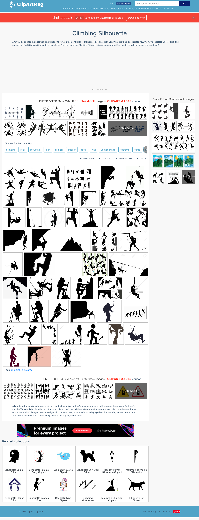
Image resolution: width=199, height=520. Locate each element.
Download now (136, 17)
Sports (123, 8)
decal (84, 149)
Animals (66, 8)
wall (93, 149)
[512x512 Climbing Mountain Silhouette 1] (109, 312)
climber (59, 149)
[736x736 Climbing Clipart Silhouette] (82, 312)
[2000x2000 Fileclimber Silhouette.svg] (28, 335)
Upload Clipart (123, 3)
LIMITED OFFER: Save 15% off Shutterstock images (74, 379)
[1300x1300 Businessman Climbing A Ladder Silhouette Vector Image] (15, 312)
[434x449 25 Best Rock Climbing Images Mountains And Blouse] (137, 218)
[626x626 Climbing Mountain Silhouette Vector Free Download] (49, 199)
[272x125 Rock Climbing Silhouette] (52, 266)
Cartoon (93, 8)
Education (134, 8)
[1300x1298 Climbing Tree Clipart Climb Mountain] (104, 241)
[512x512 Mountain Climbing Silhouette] (136, 335)
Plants (170, 8)
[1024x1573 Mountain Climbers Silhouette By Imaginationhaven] (116, 335)
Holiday (114, 8)
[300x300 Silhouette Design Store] (135, 178)
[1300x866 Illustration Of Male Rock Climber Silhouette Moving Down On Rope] (128, 265)
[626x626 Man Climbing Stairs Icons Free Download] (95, 335)
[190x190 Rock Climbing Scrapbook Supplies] (89, 199)
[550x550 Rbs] (69, 199)
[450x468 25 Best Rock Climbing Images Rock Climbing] (40, 289)
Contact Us (164, 511)
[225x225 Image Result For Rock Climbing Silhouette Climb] (70, 335)
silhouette (27, 369)
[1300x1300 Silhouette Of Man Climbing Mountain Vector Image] (39, 357)
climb (137, 149)
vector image (108, 149)
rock (22, 149)
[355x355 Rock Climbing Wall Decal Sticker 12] (108, 178)
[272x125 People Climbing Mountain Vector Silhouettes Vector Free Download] (128, 199)
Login (112, 3)
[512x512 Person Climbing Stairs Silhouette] (14, 357)
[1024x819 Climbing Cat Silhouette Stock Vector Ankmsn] (66, 357)
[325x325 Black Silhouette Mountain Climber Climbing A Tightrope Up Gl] (136, 289)
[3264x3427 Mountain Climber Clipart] (90, 219)
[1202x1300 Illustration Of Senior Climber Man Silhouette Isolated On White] (53, 219)
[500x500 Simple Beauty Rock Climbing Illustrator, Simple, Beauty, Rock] (15, 289)
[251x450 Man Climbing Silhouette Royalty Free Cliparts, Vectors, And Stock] (72, 219)
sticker (72, 149)
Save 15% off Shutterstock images (173, 99)
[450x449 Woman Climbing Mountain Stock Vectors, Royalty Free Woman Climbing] (110, 289)
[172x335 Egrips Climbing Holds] (56, 178)
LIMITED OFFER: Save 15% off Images (71, 101)
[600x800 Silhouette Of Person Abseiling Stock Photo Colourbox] (12, 265)
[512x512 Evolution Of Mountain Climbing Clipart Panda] (135, 312)
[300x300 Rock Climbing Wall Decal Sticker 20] (15, 241)
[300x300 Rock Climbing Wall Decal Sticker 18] (14, 219)
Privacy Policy (149, 511)
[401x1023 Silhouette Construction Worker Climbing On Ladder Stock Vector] (103, 199)
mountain (35, 149)
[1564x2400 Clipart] (34, 219)
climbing (10, 149)
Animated (104, 8)
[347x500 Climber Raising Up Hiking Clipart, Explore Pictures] (38, 312)
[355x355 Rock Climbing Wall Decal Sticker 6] (41, 241)
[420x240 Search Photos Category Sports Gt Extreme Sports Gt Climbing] (25, 179)
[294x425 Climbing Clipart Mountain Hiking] (62, 289)
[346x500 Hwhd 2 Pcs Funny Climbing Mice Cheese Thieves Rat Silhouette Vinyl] (49, 335)
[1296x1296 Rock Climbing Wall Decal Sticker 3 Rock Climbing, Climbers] (29, 199)
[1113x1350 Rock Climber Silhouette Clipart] (10, 199)
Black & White (79, 8)
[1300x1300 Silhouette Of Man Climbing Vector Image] (114, 219)
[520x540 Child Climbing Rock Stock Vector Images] (94, 266)
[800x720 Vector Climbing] (79, 178)
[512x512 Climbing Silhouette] (84, 289)
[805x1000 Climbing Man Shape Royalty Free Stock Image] (58, 312)
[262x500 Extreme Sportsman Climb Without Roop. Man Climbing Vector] (9, 335)
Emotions (146, 8)
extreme (124, 149)
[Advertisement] (99, 68)
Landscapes (158, 8)
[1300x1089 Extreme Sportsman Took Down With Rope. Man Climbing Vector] (133, 241)
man (47, 149)
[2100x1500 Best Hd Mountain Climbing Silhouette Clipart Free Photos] (73, 241)
